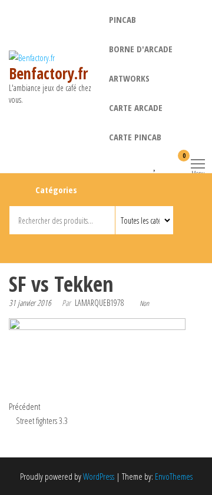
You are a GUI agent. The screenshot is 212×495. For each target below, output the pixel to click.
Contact (108, 246)
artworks (129, 78)
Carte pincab (135, 137)
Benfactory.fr (48, 73)
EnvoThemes (174, 476)
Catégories (56, 190)
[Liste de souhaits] (155, 163)
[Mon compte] (165, 163)
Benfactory (87, 246)
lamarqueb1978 (99, 302)
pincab (122, 19)
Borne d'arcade (141, 49)
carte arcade (136, 107)
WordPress (98, 476)
